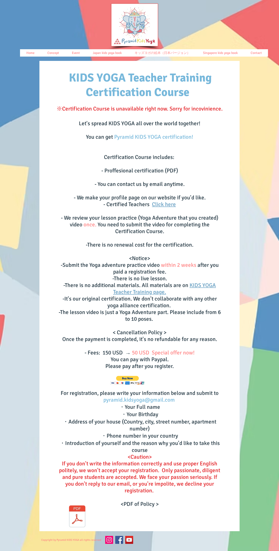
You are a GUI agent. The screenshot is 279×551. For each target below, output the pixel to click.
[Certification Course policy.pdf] (77, 517)
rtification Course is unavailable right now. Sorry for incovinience (144, 108)
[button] (127, 380)
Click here (164, 204)
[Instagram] (109, 540)
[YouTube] (129, 540)
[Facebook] (119, 540)
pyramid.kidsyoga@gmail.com (139, 400)
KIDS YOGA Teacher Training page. (164, 288)
